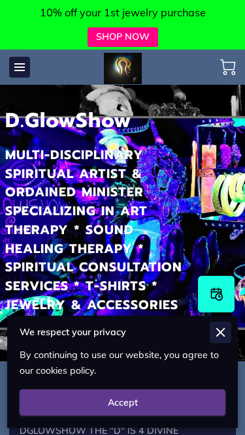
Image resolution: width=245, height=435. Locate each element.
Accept (123, 402)
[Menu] (19, 67)
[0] (228, 67)
